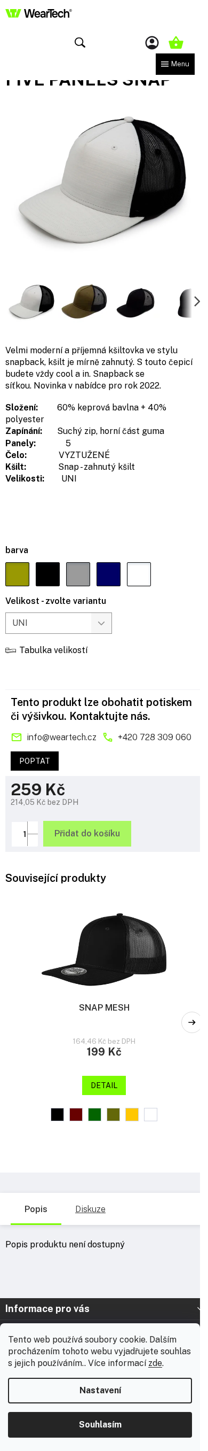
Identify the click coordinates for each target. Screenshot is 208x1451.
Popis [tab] (36, 1209)
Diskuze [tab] (90, 1209)
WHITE (150, 1114)
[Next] (192, 1022)
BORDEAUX (76, 1114)
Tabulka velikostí (53, 650)
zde (155, 1363)
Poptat (34, 761)
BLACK (57, 1114)
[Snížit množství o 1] (32, 840)
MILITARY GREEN (113, 1114)
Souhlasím (100, 1424)
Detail (104, 1085)
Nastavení (100, 1390)
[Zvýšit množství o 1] (32, 827)
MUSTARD (132, 1114)
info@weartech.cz (62, 737)
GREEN (94, 1114)
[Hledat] (80, 42)
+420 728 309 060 (154, 737)
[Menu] (175, 64)
